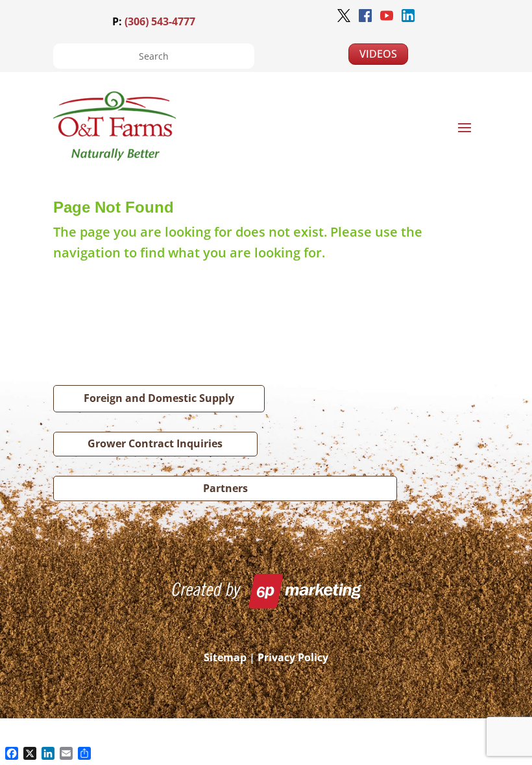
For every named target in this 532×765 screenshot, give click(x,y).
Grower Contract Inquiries (155, 443)
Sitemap (225, 657)
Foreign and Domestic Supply (159, 398)
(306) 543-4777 (160, 21)
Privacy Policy (293, 657)
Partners (225, 488)
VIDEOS (378, 54)
